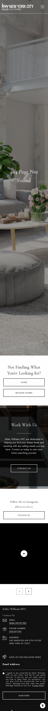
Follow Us (24, 515)
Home (24, 382)
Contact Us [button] (24, 468)
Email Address (11, 664)
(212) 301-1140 (15, 631)
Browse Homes (24, 393)
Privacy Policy (38, 685)
